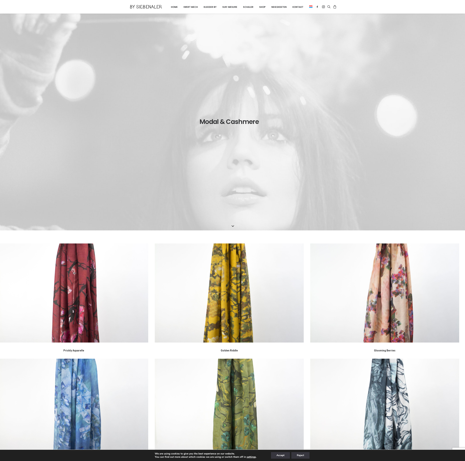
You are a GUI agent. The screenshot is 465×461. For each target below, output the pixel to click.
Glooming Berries (384, 350)
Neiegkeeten (279, 7)
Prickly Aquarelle (73, 350)
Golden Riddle (229, 350)
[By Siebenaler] (146, 7)
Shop (262, 7)
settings (251, 457)
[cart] (334, 6)
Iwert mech (190, 7)
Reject (300, 455)
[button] (309, 6)
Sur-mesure (229, 7)
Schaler (248, 7)
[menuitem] (174, 7)
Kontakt (297, 7)
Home (174, 7)
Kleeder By (210, 7)
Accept (280, 455)
